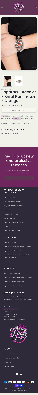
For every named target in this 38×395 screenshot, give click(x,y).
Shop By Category (10, 242)
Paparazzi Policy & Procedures (14, 282)
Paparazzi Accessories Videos (14, 222)
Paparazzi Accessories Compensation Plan (18, 277)
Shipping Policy (9, 366)
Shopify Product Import (12, 230)
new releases (22, 173)
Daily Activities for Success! (13, 206)
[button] (2, 7)
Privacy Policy (8, 362)
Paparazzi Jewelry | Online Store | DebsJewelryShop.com (20, 388)
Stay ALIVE (7, 226)
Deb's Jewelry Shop (11, 309)
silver (15, 118)
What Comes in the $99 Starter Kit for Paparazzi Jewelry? (17, 256)
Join (7, 170)
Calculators (8, 210)
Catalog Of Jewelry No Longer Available (17, 247)
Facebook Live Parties (11, 214)
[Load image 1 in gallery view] (7, 81)
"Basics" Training (9, 218)
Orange (4, 116)
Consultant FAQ (9, 197)
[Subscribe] (32, 178)
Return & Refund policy (12, 358)
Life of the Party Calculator (13, 273)
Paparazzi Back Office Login (13, 286)
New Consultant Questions (13, 202)
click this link (13, 297)
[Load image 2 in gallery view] (19, 81)
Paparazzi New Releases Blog (13, 251)
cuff (19, 118)
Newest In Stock (9, 261)
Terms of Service (10, 354)
